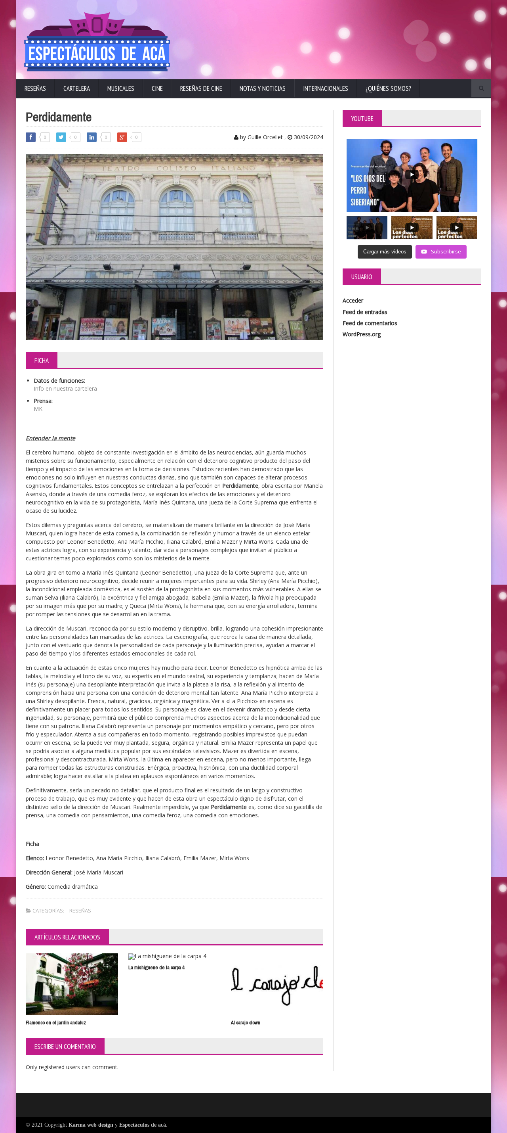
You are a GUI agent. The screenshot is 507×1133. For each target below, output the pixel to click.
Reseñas (35, 88)
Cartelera (76, 88)
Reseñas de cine (201, 88)
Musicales (120, 88)
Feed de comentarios (370, 323)
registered (52, 1067)
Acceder (353, 300)
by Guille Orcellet (260, 137)
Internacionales (325, 88)
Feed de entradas (365, 312)
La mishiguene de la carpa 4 (156, 967)
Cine (157, 88)
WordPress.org (362, 334)
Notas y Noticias (263, 88)
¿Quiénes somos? (388, 88)
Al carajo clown (245, 1022)
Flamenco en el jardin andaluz (56, 1022)
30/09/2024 (307, 137)
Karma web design (91, 1125)
